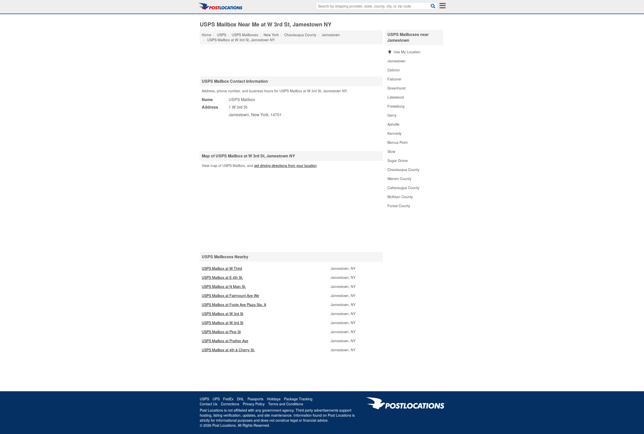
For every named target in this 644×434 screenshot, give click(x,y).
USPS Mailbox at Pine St (221, 331)
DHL (240, 398)
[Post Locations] (220, 6)
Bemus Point (397, 142)
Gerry (391, 115)
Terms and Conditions (285, 403)
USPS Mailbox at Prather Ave (225, 340)
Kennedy (394, 133)
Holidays (273, 398)
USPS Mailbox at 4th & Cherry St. (228, 349)
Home (206, 34)
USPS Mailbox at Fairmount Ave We (230, 295)
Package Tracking (298, 398)
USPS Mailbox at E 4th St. (222, 277)
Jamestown (396, 60)
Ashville (393, 124)
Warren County (399, 178)
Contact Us (208, 403)
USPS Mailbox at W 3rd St (222, 313)
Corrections (230, 403)
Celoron (393, 69)
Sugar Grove (397, 160)
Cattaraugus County (403, 187)
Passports (255, 398)
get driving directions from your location (285, 165)
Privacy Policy (254, 403)
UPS (216, 398)
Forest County (398, 205)
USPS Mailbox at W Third (222, 268)
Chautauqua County (403, 169)
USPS (204, 398)
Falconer (394, 78)
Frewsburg (396, 106)
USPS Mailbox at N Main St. (224, 286)
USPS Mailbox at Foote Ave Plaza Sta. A (234, 304)
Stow (391, 151)
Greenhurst (396, 88)
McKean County (400, 196)
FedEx (228, 398)
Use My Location (406, 51)
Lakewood (395, 97)
